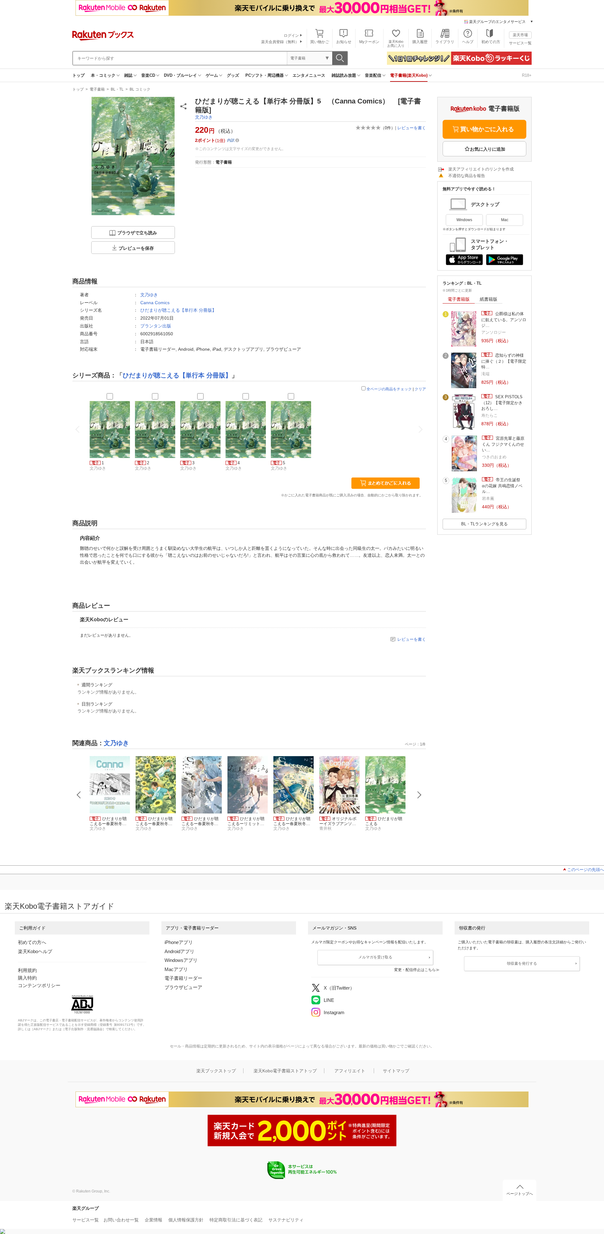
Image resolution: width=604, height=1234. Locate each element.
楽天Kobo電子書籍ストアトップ (285, 1070)
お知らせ (343, 42)
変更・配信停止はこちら (415, 970)
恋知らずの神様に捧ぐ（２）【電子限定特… (503, 361)
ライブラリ (444, 42)
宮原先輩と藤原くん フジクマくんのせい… (503, 444)
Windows (464, 220)
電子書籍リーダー (183, 978)
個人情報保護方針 (186, 1219)
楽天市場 (520, 35)
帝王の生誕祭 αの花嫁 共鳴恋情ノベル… (503, 485)
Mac (504, 220)
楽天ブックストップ (216, 1070)
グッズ (233, 75)
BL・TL (117, 89)
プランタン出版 (155, 325)
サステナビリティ (286, 1219)
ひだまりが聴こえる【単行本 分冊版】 (178, 310)
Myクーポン (369, 42)
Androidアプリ (179, 951)
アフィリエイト (349, 1070)
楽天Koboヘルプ (35, 951)
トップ (78, 75)
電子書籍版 (459, 299)
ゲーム (212, 75)
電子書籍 (97, 89)
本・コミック (103, 75)
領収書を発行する (522, 963)
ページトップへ (519, 1194)
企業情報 (153, 1219)
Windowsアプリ (181, 960)
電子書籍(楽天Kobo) (409, 75)
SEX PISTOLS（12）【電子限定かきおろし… (502, 402)
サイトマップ (396, 1070)
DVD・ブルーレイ (180, 75)
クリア (420, 389)
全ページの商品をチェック (389, 389)
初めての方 (490, 42)
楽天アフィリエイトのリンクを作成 (481, 169)
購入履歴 (420, 42)
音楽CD (148, 75)
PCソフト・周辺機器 (264, 75)
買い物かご (319, 42)
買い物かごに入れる (487, 129)
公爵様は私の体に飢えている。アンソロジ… (503, 319)
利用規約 (27, 970)
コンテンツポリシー (39, 985)
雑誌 (128, 75)
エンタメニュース (309, 75)
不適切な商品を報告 (466, 175)
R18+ (527, 75)
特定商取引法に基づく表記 (236, 1219)
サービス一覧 (520, 43)
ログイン (291, 35)
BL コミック (140, 89)
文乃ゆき (204, 117)
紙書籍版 (488, 299)
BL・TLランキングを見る (484, 524)
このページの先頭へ (585, 869)
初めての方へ (32, 942)
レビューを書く (411, 128)
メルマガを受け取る (375, 957)
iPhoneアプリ (179, 942)
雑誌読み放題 (344, 75)
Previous (79, 795)
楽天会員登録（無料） (280, 42)
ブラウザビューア (183, 987)
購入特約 (27, 977)
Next (419, 795)
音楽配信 (373, 75)
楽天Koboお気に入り (396, 43)
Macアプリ (176, 969)
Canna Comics (155, 302)
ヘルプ (467, 42)
